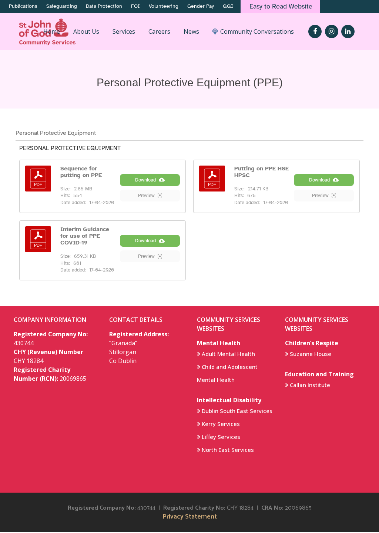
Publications (23, 6)
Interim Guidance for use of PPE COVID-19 (84, 236)
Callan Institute (310, 385)
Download (145, 180)
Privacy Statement (189, 517)
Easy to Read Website (280, 6)
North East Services (228, 449)
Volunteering (163, 6)
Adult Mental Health (228, 353)
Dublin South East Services (237, 410)
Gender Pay (200, 6)
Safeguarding (61, 6)
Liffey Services (221, 436)
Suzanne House (310, 353)
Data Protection (104, 6)
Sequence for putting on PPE (81, 172)
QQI (228, 6)
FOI (135, 6)
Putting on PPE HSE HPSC (261, 172)
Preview (146, 196)
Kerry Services (221, 423)
